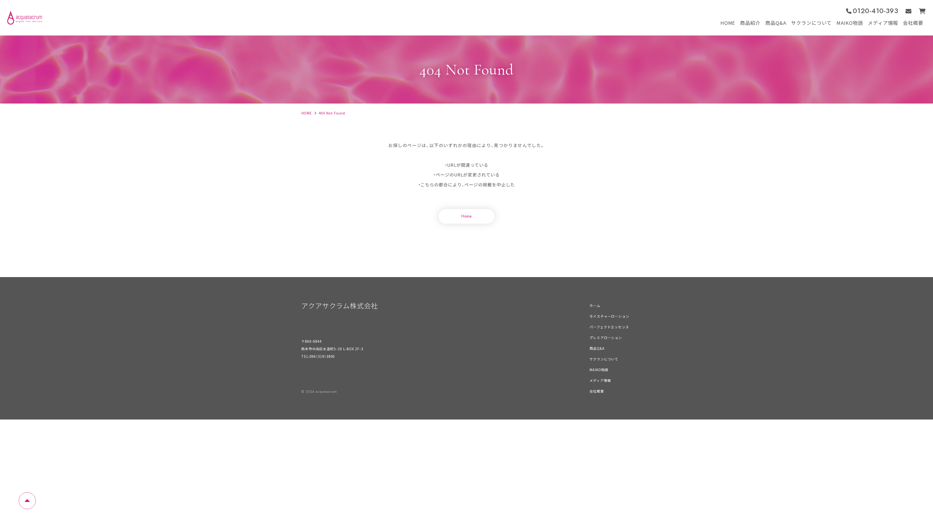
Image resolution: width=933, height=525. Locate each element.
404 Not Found (332, 113)
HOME (727, 22)
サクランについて (811, 22)
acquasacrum (326, 391)
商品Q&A (775, 22)
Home (466, 216)
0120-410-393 (875, 11)
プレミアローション (605, 337)
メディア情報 (883, 22)
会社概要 (913, 22)
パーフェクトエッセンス (609, 326)
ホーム (594, 305)
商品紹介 (750, 22)
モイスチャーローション (609, 316)
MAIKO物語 (850, 22)
